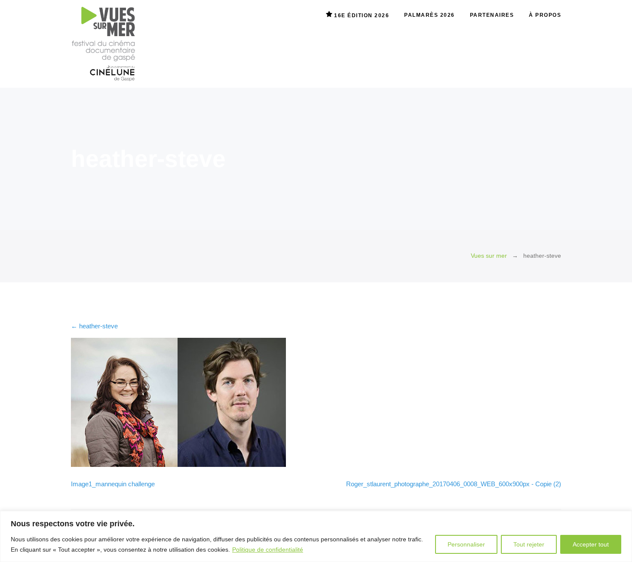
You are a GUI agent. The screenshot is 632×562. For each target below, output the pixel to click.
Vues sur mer (489, 256)
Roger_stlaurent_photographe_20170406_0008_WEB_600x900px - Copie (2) (453, 484)
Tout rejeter (528, 544)
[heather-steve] (178, 464)
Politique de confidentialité (267, 549)
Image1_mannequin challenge (113, 484)
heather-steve (94, 326)
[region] (316, 536)
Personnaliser (466, 544)
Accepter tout (591, 544)
